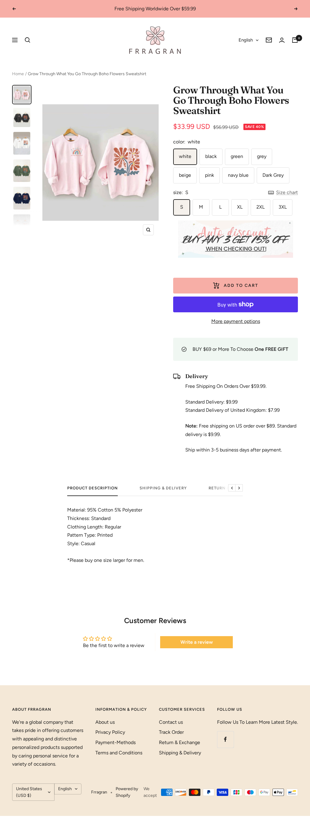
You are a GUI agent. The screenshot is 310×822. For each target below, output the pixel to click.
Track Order (171, 732)
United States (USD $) (29, 792)
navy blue (238, 175)
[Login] (282, 40)
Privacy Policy (110, 732)
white (185, 156)
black (211, 156)
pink (209, 175)
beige (185, 175)
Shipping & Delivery (163, 488)
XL (239, 207)
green (237, 156)
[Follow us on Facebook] (225, 739)
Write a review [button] (196, 642)
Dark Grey (273, 175)
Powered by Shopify (127, 792)
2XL (260, 207)
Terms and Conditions (118, 753)
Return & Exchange (179, 742)
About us (105, 722)
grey (261, 156)
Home (18, 73)
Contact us (171, 722)
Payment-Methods (115, 742)
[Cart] (295, 40)
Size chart (287, 192)
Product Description (92, 488)
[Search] (27, 40)
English (246, 40)
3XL (283, 207)
